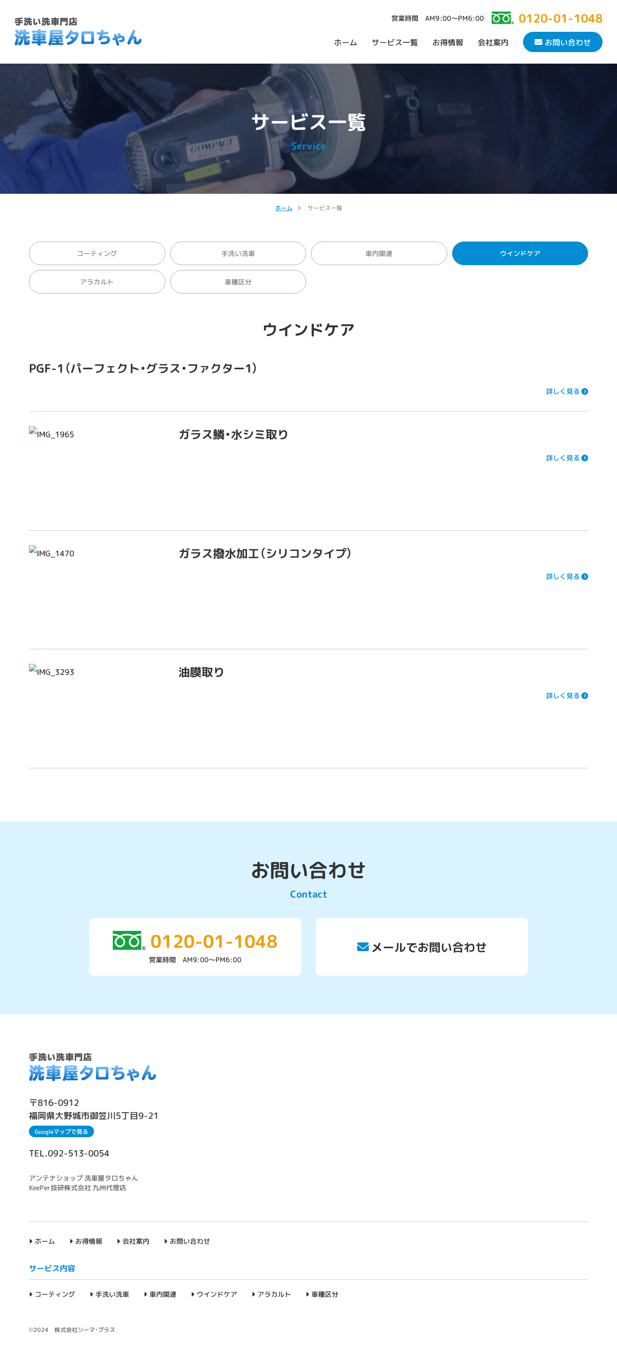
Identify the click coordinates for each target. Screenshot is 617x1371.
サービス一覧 (395, 42)
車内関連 (378, 253)
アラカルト (97, 281)
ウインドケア (217, 1294)
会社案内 (493, 42)
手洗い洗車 (238, 253)
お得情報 (447, 42)
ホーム (345, 42)
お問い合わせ (568, 42)
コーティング (97, 253)
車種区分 (238, 281)
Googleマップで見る (61, 1131)
